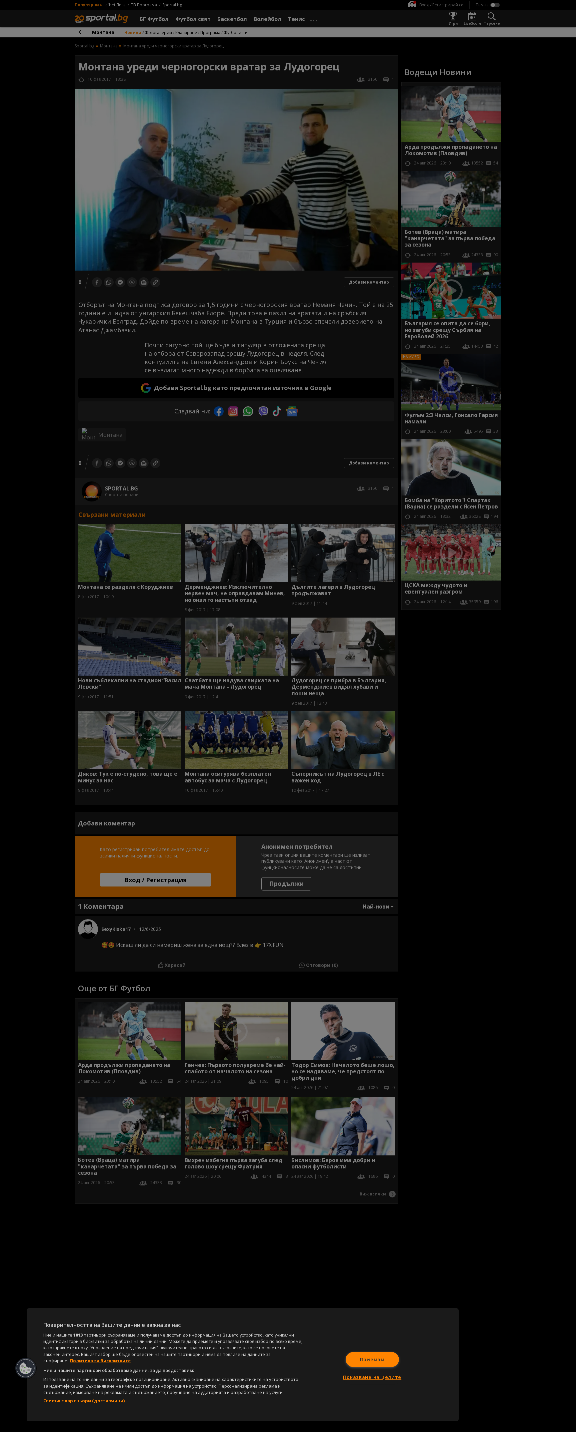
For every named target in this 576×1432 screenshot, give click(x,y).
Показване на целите (372, 1377)
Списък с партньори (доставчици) (84, 1401)
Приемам (372, 1359)
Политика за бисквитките (100, 1361)
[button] (25, 1368)
